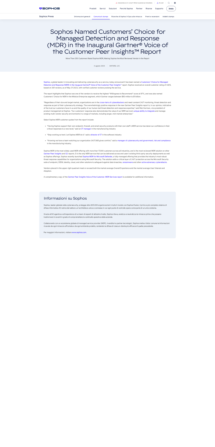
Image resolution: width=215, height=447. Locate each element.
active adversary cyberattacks (154, 162)
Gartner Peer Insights (52, 153)
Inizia (171, 8)
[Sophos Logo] (49, 8)
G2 (66, 153)
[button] (160, 3)
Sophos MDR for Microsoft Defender (97, 156)
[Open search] (169, 3)
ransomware (128, 162)
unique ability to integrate (144, 111)
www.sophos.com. (79, 232)
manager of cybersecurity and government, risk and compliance (144, 140)
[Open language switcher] (175, 3)
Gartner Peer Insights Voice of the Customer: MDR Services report (95, 177)
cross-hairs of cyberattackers (112, 102)
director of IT (96, 135)
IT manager (86, 129)
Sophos (47, 82)
